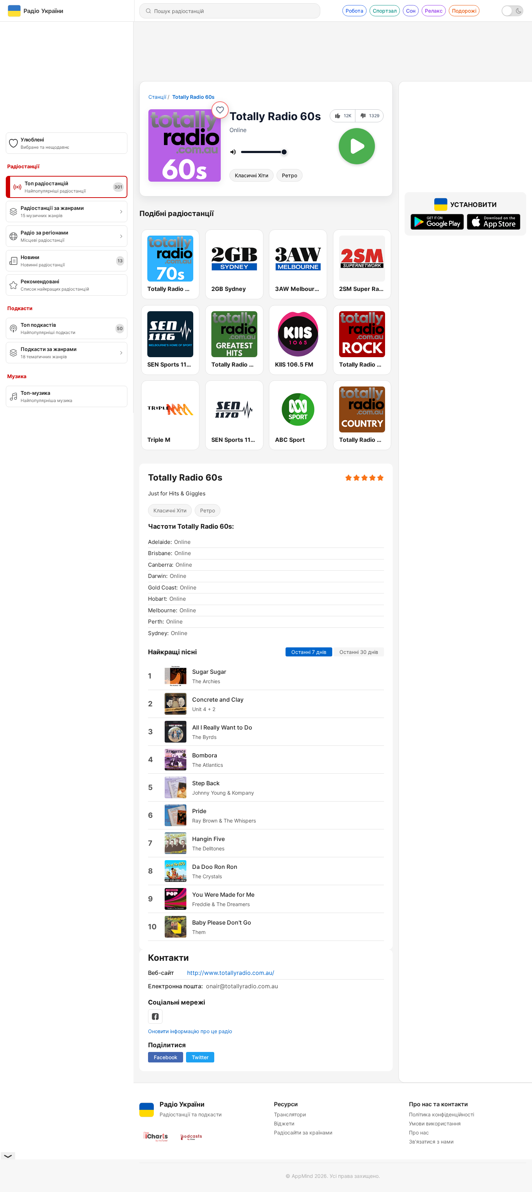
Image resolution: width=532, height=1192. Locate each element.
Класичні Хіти (251, 175)
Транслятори (290, 1114)
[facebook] (155, 1016)
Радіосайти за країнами (303, 1132)
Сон (410, 11)
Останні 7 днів (308, 652)
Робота (354, 11)
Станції (157, 97)
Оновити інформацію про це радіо (190, 1031)
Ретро (289, 175)
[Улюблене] (220, 110)
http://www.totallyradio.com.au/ (230, 972)
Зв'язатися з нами (431, 1141)
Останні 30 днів (358, 652)
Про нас (419, 1132)
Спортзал (385, 11)
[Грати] (357, 146)
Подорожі (464, 11)
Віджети (284, 1123)
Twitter (200, 1057)
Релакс (434, 11)
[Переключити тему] (512, 10)
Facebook (165, 1057)
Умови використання (435, 1123)
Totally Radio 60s (193, 97)
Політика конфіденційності (441, 1114)
